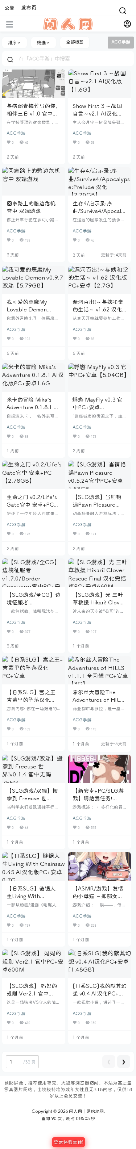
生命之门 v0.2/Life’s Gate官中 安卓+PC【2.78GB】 (32, 504)
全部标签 (74, 42)
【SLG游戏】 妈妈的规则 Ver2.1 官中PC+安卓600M (32, 993)
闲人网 (75, 1111)
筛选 (41, 43)
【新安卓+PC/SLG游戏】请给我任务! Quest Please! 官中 (98, 798)
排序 (12, 43)
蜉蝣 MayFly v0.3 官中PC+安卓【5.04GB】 (97, 407)
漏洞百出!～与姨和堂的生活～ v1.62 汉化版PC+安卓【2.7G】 (98, 309)
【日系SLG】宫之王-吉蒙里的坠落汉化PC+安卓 (32, 699)
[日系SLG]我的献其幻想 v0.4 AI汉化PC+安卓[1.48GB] (100, 993)
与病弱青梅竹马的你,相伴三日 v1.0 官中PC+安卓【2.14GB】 (33, 113)
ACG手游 (16, 133)
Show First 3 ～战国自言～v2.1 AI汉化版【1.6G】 (98, 113)
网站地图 (95, 1111)
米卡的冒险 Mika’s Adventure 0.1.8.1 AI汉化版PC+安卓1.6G (33, 407)
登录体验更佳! (68, 1142)
